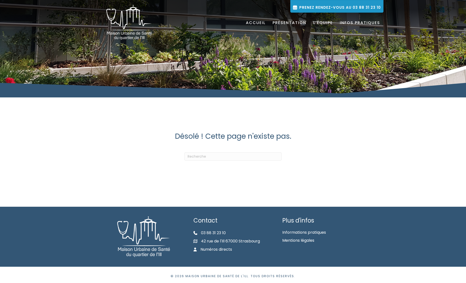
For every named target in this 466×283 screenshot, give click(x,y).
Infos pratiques (360, 23)
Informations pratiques (304, 232)
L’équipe (323, 23)
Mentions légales (298, 240)
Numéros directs (216, 249)
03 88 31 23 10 (213, 233)
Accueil (256, 23)
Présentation (289, 23)
